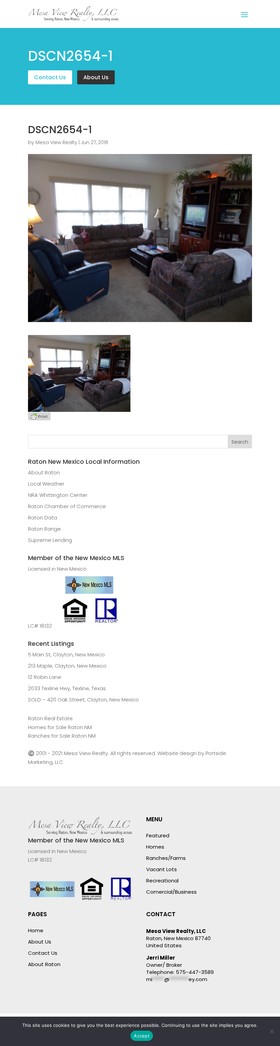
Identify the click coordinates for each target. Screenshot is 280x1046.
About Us (96, 77)
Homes (155, 846)
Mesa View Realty (56, 142)
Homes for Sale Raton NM (60, 727)
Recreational (162, 880)
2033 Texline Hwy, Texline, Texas (67, 688)
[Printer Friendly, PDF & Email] (39, 416)
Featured (157, 835)
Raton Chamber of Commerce (67, 506)
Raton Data (42, 517)
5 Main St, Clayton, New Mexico (66, 654)
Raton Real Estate (50, 718)
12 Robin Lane (44, 677)
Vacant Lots (161, 869)
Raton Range (44, 528)
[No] (271, 1031)
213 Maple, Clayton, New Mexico (67, 665)
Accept (142, 1035)
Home (35, 930)
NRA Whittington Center (57, 495)
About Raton (44, 472)
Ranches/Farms (166, 858)
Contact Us (50, 77)
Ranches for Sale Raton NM (62, 735)
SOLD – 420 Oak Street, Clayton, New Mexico (83, 699)
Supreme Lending (50, 540)
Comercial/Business (171, 891)
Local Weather (46, 483)
